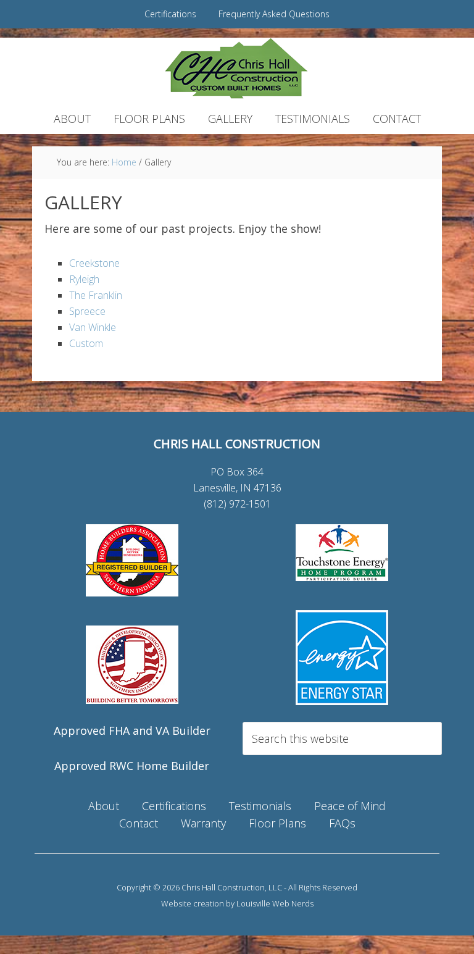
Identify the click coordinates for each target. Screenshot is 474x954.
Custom (86, 343)
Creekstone (94, 263)
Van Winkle (92, 327)
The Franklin (95, 295)
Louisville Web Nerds (275, 903)
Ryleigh (84, 279)
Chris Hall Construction (237, 68)
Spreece (87, 311)
